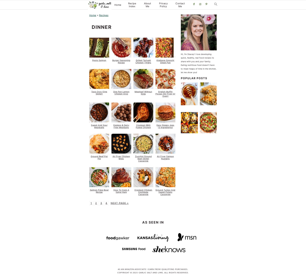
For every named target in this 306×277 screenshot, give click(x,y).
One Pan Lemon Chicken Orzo (121, 93)
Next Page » (120, 203)
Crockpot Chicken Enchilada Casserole (143, 192)
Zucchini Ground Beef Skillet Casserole (143, 158)
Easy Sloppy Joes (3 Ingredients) (165, 126)
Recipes (103, 15)
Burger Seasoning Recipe (121, 61)
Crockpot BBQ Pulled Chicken (143, 126)
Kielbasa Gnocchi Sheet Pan (165, 61)
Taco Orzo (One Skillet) (99, 93)
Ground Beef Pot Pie (99, 157)
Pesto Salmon (99, 60)
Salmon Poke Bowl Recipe (99, 191)
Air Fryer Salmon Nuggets (165, 157)
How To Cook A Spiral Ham (121, 191)
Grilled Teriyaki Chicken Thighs (143, 61)
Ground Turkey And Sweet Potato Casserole (165, 192)
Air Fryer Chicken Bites (121, 157)
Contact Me (180, 5)
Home (117, 4)
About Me (147, 5)
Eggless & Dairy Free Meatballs (121, 126)
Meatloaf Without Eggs (143, 93)
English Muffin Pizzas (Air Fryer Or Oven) (165, 94)
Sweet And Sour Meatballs (99, 126)
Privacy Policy (163, 5)
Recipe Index (132, 5)
